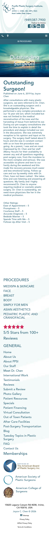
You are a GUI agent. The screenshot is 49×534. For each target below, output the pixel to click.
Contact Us (10, 448)
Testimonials (11, 380)
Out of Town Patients (17, 417)
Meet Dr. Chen (13, 370)
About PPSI (10, 361)
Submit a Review (14, 389)
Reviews (8, 384)
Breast (8, 295)
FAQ (6, 443)
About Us (9, 357)
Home (7, 352)
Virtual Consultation (16, 412)
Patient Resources (15, 398)
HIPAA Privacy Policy (24, 523)
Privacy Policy (24, 519)
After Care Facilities (16, 421)
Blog (6, 431)
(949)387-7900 (35, 20)
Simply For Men (15, 305)
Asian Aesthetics (16, 309)
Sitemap (26, 515)
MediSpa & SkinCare (18, 286)
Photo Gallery (12, 394)
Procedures (25, 41)
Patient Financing (14, 408)
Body (7, 300)
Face (7, 291)
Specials (8, 403)
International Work (15, 375)
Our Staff (9, 366)
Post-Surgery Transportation (22, 426)
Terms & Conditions (25, 527)
